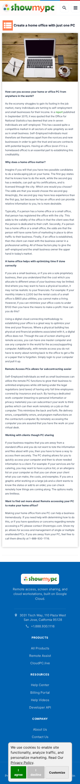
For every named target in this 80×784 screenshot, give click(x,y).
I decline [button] (36, 772)
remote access (14, 340)
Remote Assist (40, 656)
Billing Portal (40, 693)
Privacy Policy (22, 762)
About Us (40, 729)
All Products (40, 648)
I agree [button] (18, 772)
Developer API (40, 707)
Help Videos (40, 700)
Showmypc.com (52, 525)
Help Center (40, 685)
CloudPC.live (40, 663)
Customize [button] (57, 772)
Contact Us (40, 737)
